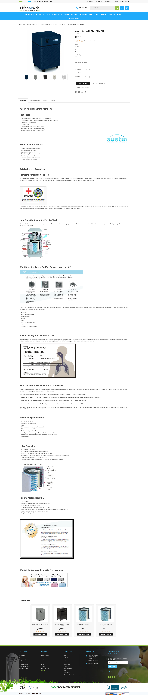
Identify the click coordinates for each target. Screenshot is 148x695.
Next (71, 77)
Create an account (124, 1)
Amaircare (43, 657)
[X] (24, 1)
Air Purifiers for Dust (23, 664)
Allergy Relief (40, 14)
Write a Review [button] (93, 41)
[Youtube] (22, 1)
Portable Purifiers (70, 14)
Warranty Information (34, 100)
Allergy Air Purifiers (23, 660)
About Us (120, 14)
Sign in (116, 1)
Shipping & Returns (68, 660)
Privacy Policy (74, 18)
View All (43, 670)
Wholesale (112, 14)
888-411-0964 (83, 8)
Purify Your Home (101, 14)
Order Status (108, 1)
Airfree (42, 664)
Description (23, 100)
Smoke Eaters (22, 655)
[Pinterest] (85, 92)
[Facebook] (20, 1)
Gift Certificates (67, 662)
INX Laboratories (45, 668)
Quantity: (77, 76)
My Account (90, 1)
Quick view (40, 614)
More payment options (83, 87)
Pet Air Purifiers (22, 662)
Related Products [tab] (25, 600)
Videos (45, 100)
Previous (20, 77)
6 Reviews (52, 100)
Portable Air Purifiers (23, 668)
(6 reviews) (87, 41)
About (65, 655)
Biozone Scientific (45, 655)
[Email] (79, 92)
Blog (48, 14)
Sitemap (21, 693)
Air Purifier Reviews (68, 668)
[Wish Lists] (122, 7)
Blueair (42, 662)
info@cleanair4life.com (93, 663)
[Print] (82, 92)
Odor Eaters (21, 657)
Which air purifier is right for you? (71, 675)
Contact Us (99, 1)
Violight (43, 666)
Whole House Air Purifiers (24, 666)
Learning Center (67, 664)
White (79, 72)
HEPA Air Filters (57, 14)
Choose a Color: (83, 69)
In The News (66, 666)
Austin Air (43, 660)
